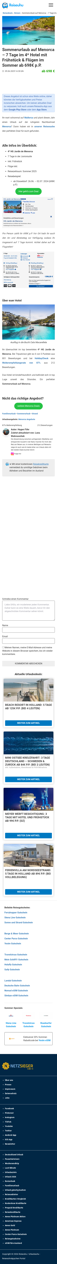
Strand (35, 414)
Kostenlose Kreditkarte (15, 1203)
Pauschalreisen (12, 1159)
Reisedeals (8, 13)
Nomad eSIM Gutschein (16, 990)
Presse (8, 1084)
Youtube (9, 1126)
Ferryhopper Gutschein (15, 912)
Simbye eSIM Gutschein (16, 995)
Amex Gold (10, 1225)
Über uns (9, 1080)
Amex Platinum (12, 1230)
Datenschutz (11, 1093)
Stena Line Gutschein (15, 917)
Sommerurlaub (23, 414)
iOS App (8, 1139)
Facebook (9, 1108)
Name (5, 625)
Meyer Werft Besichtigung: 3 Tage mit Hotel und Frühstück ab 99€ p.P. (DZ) (27, 817)
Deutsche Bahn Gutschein (17, 985)
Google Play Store (17, 109)
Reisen (17, 13)
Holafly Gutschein (13, 964)
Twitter (8, 1131)
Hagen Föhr (23, 429)
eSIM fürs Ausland (13, 1243)
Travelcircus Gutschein (15, 954)
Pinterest (9, 1113)
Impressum (10, 1089)
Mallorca (28, 117)
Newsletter (10, 1144)
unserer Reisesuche (44, 126)
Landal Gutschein (13, 980)
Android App (10, 1135)
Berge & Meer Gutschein (16, 933)
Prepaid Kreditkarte (14, 1208)
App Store (42, 109)
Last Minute (10, 1168)
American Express (13, 1221)
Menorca (6, 126)
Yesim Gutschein (12, 943)
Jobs (7, 1098)
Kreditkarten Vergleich (15, 1199)
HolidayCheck (41, 358)
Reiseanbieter (11, 1194)
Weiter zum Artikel (28, 723)
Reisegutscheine (12, 1239)
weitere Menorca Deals (28, 406)
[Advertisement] (28, 515)
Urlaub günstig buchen (15, 1190)
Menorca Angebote (26, 419)
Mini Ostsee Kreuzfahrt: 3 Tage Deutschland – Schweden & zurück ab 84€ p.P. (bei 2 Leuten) (27, 761)
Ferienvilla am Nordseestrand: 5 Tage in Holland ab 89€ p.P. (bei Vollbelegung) (28, 873)
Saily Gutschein (12, 969)
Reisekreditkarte (41, 464)
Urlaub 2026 (10, 1177)
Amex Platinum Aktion (15, 1216)
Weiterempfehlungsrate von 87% (21, 362)
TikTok (8, 1122)
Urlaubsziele (11, 1172)
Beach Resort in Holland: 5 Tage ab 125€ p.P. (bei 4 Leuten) (28, 706)
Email (5, 636)
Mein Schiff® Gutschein (16, 959)
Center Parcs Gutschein (16, 938)
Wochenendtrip (12, 1163)
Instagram (9, 1117)
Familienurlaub (9, 414)
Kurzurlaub (10, 1181)
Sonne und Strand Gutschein (18, 922)
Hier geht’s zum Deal (28, 191)
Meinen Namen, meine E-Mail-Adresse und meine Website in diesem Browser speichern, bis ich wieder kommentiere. (27, 650)
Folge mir (17, 454)
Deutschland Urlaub (14, 1154)
